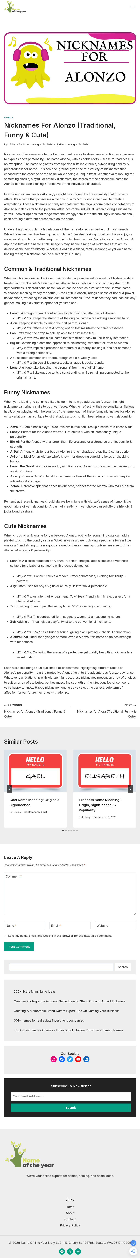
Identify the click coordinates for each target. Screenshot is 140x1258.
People (8, 117)
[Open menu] (132, 7)
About (70, 1213)
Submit (71, 1107)
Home (70, 1207)
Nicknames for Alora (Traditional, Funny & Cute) (106, 711)
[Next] (130, 789)
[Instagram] (78, 1251)
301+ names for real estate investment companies (49, 1020)
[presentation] (35, 771)
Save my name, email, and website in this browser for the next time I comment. (60, 935)
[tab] (63, 830)
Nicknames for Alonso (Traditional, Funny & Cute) (34, 711)
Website (102, 925)
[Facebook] (62, 1251)
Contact (70, 1219)
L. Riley (12, 144)
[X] (70, 1251)
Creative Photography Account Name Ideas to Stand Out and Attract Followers (69, 1001)
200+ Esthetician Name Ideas (34, 991)
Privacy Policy (70, 1225)
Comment (14, 876)
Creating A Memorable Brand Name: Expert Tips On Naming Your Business (66, 1011)
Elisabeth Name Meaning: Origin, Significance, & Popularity (100, 805)
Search (123, 967)
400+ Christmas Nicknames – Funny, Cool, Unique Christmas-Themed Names (68, 1030)
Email (56, 925)
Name (11, 925)
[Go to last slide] (9, 789)
